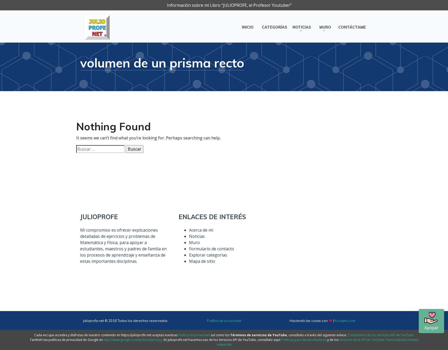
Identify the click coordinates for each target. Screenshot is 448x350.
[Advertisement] (322, 249)
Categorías (274, 27)
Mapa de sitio (202, 261)
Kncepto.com (345, 321)
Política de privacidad (224, 321)
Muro (325, 27)
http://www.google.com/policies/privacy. (133, 340)
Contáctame (352, 27)
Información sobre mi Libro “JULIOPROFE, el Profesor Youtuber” (229, 5)
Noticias (301, 27)
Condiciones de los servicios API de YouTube (381, 335)
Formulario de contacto (211, 249)
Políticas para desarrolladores (304, 340)
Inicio (248, 27)
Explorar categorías (208, 255)
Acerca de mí (201, 230)
